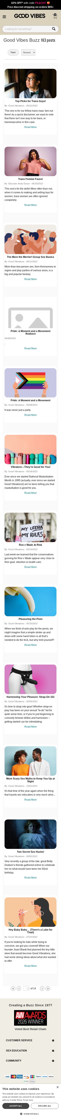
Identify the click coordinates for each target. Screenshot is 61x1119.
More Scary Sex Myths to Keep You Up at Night (30, 780)
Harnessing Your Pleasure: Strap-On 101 (31, 696)
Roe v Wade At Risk (30, 544)
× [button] (57, 1087)
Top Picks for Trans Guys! (30, 101)
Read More (30, 127)
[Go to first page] (13, 988)
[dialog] (30, 1101)
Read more (28, 1100)
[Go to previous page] (19, 988)
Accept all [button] (16, 1106)
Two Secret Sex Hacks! (30, 851)
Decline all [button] (44, 1106)
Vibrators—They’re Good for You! (30, 466)
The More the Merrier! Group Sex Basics (30, 256)
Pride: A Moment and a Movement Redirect (30, 332)
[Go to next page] (42, 988)
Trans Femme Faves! (30, 179)
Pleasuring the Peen (31, 618)
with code (30, 2)
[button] (4, 16)
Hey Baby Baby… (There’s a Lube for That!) (30, 931)
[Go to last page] (48, 988)
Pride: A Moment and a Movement (30, 400)
